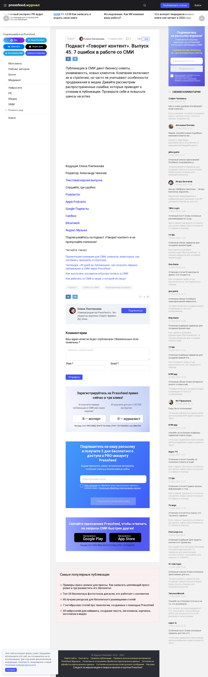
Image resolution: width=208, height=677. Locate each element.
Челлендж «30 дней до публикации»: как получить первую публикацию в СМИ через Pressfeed (101, 267)
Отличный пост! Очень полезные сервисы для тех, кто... (185, 631)
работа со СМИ (91, 287)
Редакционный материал (118, 287)
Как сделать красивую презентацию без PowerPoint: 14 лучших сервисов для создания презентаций (184, 253)
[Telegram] (75, 59)
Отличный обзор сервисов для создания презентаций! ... (184, 243)
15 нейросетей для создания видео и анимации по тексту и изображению (186, 309)
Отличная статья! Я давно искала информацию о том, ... (185, 487)
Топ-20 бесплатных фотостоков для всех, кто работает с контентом (106, 593)
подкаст (72, 287)
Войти (198, 5)
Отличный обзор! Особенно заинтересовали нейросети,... (183, 300)
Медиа (12, 98)
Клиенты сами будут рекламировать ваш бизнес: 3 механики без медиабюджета (184, 143)
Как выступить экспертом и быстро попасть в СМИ (97, 273)
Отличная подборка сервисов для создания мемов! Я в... (186, 356)
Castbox (71, 216)
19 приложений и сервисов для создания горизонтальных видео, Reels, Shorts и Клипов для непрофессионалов (185, 171)
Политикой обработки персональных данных (188, 79)
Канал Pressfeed (37, 40)
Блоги (12, 74)
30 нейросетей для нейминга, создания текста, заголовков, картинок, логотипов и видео (107, 612)
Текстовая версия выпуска (84, 180)
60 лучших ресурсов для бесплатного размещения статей (99, 599)
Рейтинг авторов (18, 69)
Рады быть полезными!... (181, 408)
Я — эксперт (91, 419)
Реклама (150, 664)
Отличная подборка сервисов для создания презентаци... (186, 326)
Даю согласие (180, 75)
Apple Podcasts (76, 201)
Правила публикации (101, 658)
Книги (12, 117)
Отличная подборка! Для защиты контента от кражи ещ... (185, 541)
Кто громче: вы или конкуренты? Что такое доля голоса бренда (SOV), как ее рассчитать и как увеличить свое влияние (185, 612)
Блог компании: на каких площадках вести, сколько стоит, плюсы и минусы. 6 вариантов (186, 116)
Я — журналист (128, 419)
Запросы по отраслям (36, 53)
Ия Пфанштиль (183, 401)
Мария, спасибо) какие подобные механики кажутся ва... (185, 134)
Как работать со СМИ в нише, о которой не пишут (96, 278)
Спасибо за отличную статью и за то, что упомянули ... (185, 602)
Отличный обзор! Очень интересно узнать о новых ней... (186, 383)
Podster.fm (73, 194)
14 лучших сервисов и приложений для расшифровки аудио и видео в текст (186, 416)
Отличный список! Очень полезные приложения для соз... (186, 573)
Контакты (84, 658)
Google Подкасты (77, 208)
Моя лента (15, 63)
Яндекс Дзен (37, 47)
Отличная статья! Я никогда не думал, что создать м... (184, 273)
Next (202, 18)
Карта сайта (71, 658)
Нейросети (15, 87)
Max (15, 40)
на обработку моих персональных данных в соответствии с (112, 486)
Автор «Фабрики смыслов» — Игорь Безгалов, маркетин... (186, 190)
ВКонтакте (15, 47)
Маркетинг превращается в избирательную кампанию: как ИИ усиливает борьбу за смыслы (185, 199)
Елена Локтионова (89, 309)
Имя (69, 363)
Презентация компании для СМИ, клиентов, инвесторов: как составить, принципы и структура (102, 258)
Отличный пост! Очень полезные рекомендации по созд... (185, 217)
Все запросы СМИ (15, 53)
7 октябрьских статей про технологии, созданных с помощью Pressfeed (108, 605)
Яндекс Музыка (76, 230)
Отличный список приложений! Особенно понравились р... (184, 161)
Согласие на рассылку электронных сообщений (120, 664)
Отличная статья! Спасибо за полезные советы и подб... (183, 460)
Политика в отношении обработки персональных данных (111, 661)
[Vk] (68, 59)
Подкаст (71, 39)
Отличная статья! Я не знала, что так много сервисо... (185, 514)
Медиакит (14, 80)
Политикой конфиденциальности (20, 665)
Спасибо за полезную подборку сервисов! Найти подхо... (184, 434)
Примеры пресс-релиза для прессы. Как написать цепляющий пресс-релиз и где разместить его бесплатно (106, 586)
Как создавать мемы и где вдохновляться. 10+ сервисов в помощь (185, 282)
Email (115, 363)
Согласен (10, 670)
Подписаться (136, 310)
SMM (11, 104)
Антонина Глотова (185, 125)
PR (10, 93)
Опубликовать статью (175, 5)
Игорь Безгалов (184, 181)
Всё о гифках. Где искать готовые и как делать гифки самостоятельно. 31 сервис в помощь (186, 226)
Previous (6, 18)
